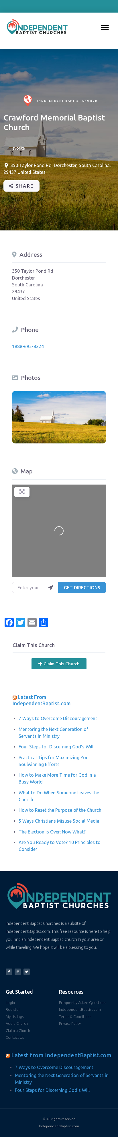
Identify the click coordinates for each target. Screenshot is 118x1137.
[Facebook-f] (9, 972)
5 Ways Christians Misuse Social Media (59, 820)
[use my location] (50, 587)
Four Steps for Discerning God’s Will (56, 746)
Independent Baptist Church (67, 100)
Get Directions (82, 587)
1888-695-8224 (28, 346)
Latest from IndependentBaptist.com (61, 1055)
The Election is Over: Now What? (52, 831)
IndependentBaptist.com (59, 1126)
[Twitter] (26, 972)
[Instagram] (18, 972)
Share (24, 185)
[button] (104, 27)
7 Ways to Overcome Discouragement (58, 718)
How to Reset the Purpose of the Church (60, 810)
